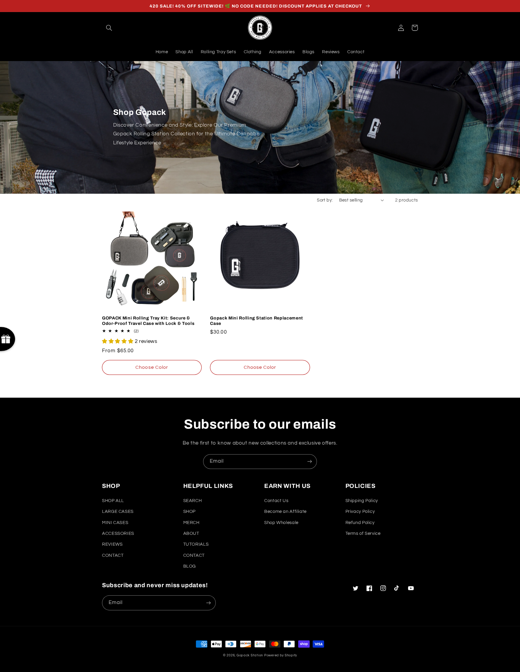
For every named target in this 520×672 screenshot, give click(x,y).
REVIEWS (112, 544)
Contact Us (276, 500)
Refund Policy (360, 522)
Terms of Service (363, 533)
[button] (109, 28)
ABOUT (191, 533)
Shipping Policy (361, 500)
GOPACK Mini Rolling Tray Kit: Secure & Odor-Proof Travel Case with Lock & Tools (148, 321)
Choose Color (151, 367)
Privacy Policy (360, 511)
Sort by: (325, 200)
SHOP (189, 511)
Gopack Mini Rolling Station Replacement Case (256, 321)
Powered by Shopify (280, 655)
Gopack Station (250, 655)
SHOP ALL (113, 500)
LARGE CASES (118, 511)
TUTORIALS (196, 544)
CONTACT (112, 555)
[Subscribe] (310, 461)
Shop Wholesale (281, 522)
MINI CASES (115, 522)
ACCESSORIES (118, 533)
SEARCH (192, 500)
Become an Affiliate (285, 511)
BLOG (189, 566)
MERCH (191, 522)
